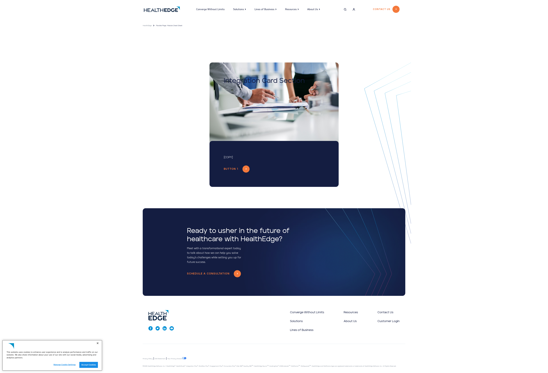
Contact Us (381, 9)
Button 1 (231, 169)
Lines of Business (264, 9)
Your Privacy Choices (174, 359)
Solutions (238, 9)
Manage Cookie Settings (65, 364)
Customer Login (388, 321)
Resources (291, 9)
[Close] (97, 343)
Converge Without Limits (210, 9)
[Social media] (150, 328)
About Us (312, 9)
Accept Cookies (88, 365)
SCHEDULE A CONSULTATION (208, 273)
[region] (52, 355)
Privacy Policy (148, 359)
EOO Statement (160, 359)
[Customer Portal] (353, 10)
